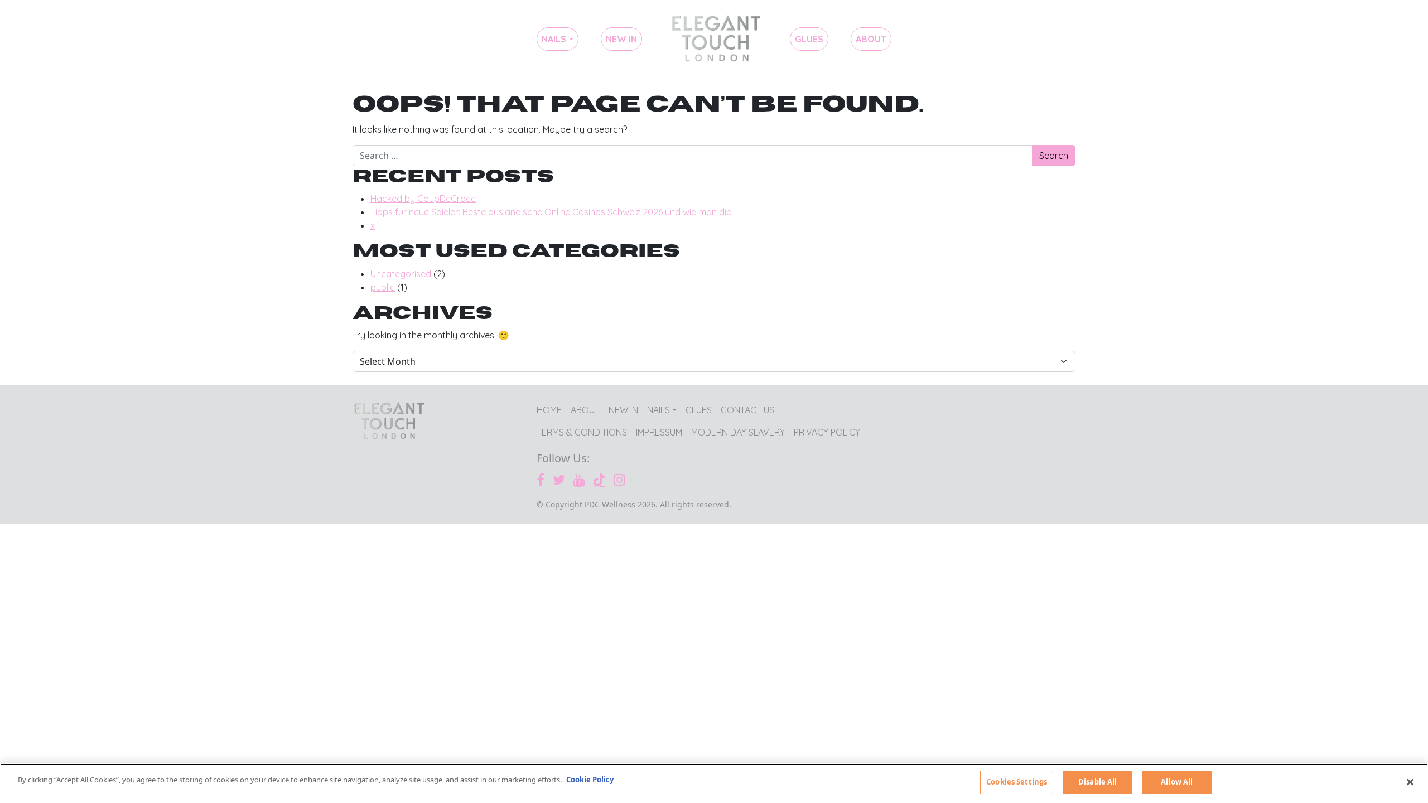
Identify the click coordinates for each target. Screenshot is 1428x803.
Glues (809, 39)
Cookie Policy (590, 780)
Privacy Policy (827, 432)
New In (621, 39)
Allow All (1177, 782)
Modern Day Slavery (738, 432)
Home (716, 39)
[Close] (1410, 782)
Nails (554, 39)
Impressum (659, 432)
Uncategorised (400, 273)
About (871, 39)
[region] (714, 783)
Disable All (1097, 782)
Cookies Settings (1016, 782)
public (382, 287)
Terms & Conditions (582, 432)
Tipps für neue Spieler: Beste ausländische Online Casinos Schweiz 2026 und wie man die (550, 211)
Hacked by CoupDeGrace (423, 198)
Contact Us (747, 409)
